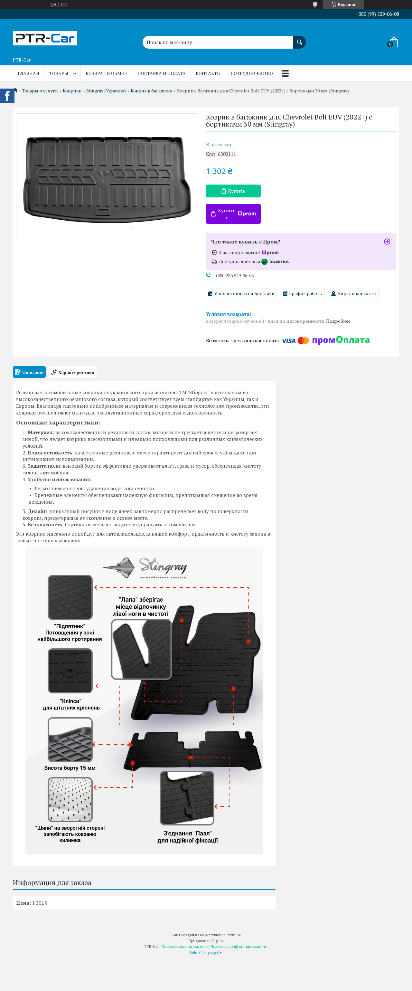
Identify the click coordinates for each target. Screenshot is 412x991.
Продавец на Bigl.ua (206, 940)
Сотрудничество (252, 73)
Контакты (208, 73)
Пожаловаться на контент (185, 946)
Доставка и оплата (162, 73)
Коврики (72, 91)
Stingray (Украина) (106, 91)
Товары (58, 73)
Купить (237, 191)
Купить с (227, 214)
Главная (28, 73)
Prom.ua (234, 934)
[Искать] (299, 39)
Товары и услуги (40, 91)
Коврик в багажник (152, 91)
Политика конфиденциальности (239, 946)
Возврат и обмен (107, 73)
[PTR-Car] (45, 36)
